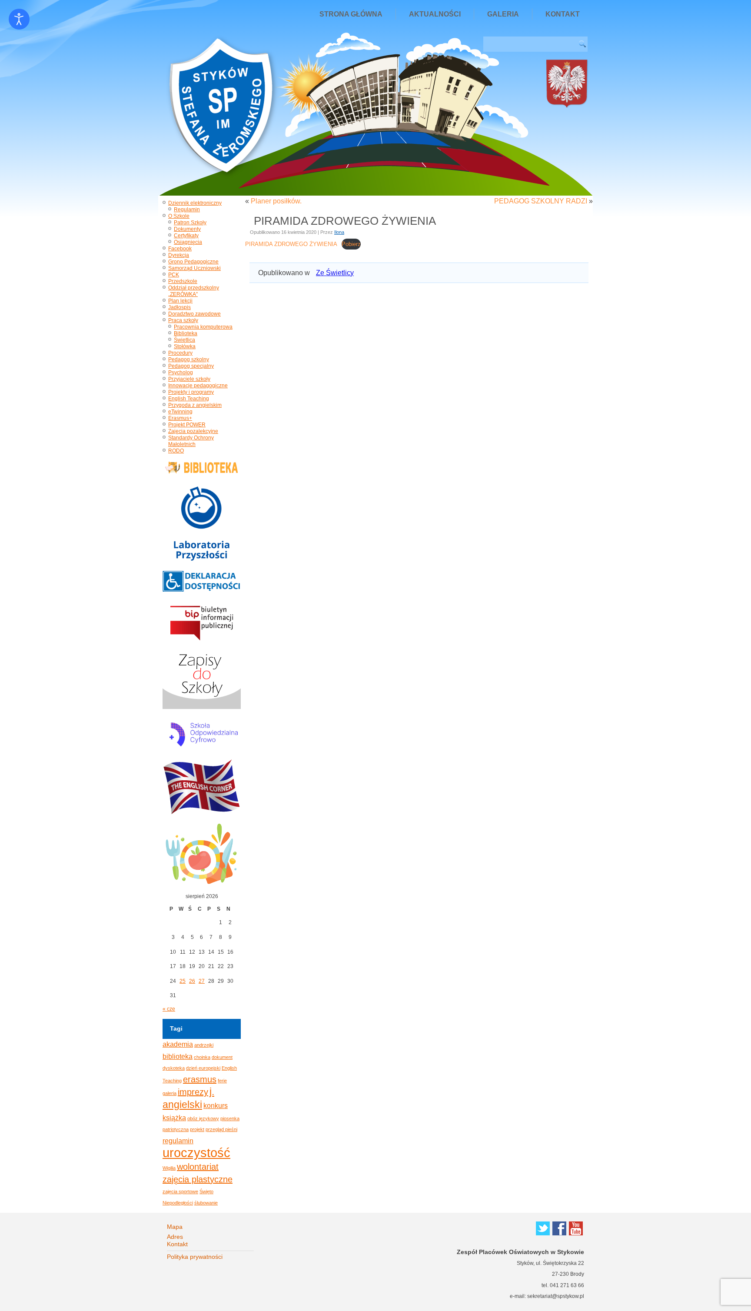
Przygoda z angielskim (195, 405)
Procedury (180, 353)
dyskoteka (174, 1068)
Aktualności (435, 14)
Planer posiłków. (276, 201)
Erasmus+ (180, 418)
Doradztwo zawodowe (194, 314)
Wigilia (169, 1168)
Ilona (339, 232)
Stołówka (185, 346)
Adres (175, 1236)
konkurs (215, 1105)
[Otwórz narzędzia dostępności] (19, 19)
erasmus (199, 1079)
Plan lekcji (180, 301)
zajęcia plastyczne (198, 1179)
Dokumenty (187, 229)
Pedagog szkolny (188, 359)
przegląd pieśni (221, 1129)
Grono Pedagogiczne (193, 262)
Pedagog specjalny (191, 366)
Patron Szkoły (190, 223)
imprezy (193, 1092)
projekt (197, 1129)
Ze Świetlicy (335, 272)
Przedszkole (182, 281)
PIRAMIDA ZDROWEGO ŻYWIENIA (291, 244)
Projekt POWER (187, 425)
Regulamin (187, 209)
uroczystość (196, 1152)
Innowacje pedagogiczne (198, 386)
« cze (169, 1009)
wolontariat (198, 1166)
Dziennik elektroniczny (195, 203)
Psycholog (180, 372)
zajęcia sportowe (180, 1191)
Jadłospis (179, 307)
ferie (222, 1080)
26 (192, 981)
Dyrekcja (178, 255)
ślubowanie (206, 1202)
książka (174, 1117)
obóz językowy (203, 1118)
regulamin (178, 1141)
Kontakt (562, 14)
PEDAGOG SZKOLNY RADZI (540, 201)
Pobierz (351, 244)
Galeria (503, 14)
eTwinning (180, 412)
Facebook (180, 249)
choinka (202, 1057)
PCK (173, 275)
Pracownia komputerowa (203, 327)
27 (202, 981)
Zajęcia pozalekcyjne (193, 431)
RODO (176, 451)
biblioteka (178, 1056)
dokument (222, 1057)
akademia (178, 1044)
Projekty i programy (191, 392)
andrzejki (203, 1045)
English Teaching (188, 399)
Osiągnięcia (188, 242)
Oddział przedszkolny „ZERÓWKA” (193, 291)
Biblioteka (185, 333)
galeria (169, 1093)
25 (182, 981)
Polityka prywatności (195, 1256)
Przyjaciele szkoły (189, 379)
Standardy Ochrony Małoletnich (191, 441)
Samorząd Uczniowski (194, 268)
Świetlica (184, 340)
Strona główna (350, 14)
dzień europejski (203, 1068)
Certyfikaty (186, 236)
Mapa (175, 1226)
